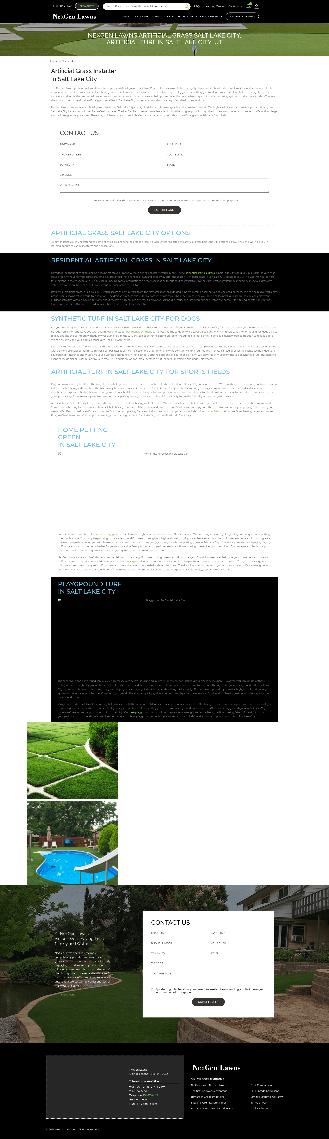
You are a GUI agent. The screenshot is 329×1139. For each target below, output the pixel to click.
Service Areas (187, 16)
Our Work (141, 16)
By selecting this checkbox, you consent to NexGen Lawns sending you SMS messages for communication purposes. (166, 200)
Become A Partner (242, 16)
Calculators (209, 16)
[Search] (188, 6)
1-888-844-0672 (62, 6)
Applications (161, 16)
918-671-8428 (150, 1095)
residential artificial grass (199, 272)
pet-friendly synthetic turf (141, 331)
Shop (126, 16)
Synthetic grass (129, 561)
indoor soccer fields (209, 411)
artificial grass (111, 304)
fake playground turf (142, 712)
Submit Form (164, 210)
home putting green (107, 534)
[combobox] (144, 6)
